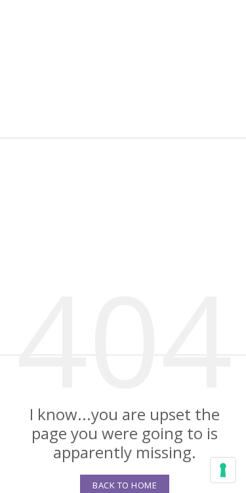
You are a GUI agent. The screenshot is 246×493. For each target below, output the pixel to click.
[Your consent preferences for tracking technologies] (223, 470)
